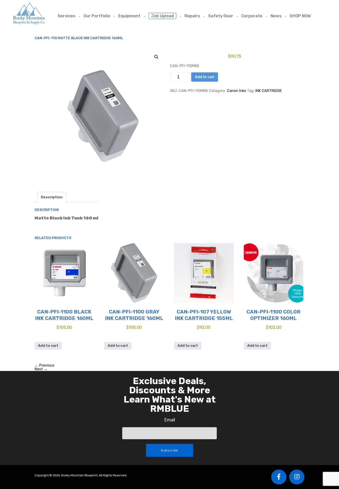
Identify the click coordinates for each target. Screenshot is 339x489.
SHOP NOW (300, 16)
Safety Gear (220, 16)
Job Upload (162, 15)
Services (66, 16)
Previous (44, 365)
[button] (156, 57)
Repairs (192, 16)
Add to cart (204, 77)
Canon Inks (236, 91)
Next (41, 369)
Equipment (129, 16)
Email (169, 420)
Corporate (251, 16)
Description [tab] (51, 197)
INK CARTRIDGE (268, 91)
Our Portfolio (96, 16)
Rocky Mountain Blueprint (29, 13)
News (276, 16)
